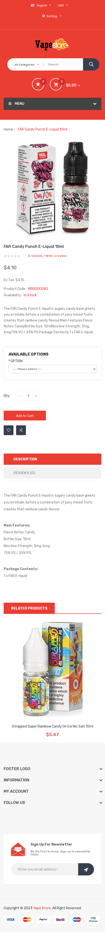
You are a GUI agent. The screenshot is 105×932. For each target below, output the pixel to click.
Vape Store (42, 908)
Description (25, 459)
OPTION (16, 361)
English (42, 5)
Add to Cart (24, 416)
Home (8, 129)
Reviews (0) (24, 473)
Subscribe (86, 869)
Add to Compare (21, 430)
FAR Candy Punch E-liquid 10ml (42, 129)
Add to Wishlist (8, 430)
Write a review (55, 256)
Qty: (7, 396)
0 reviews (35, 256)
